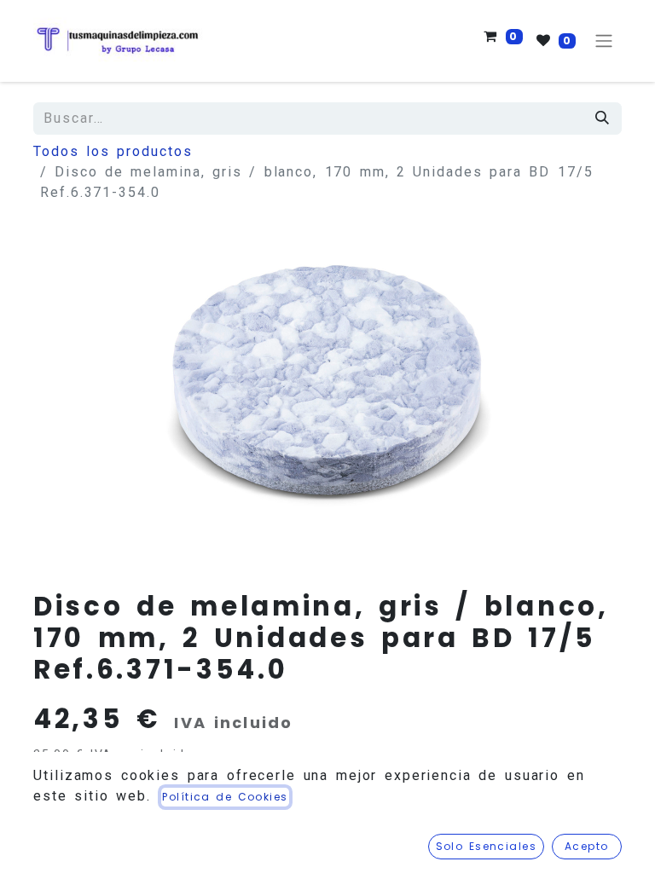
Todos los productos (113, 151)
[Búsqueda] (603, 118)
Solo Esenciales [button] (486, 846)
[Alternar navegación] (604, 41)
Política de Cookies (224, 796)
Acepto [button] (587, 846)
